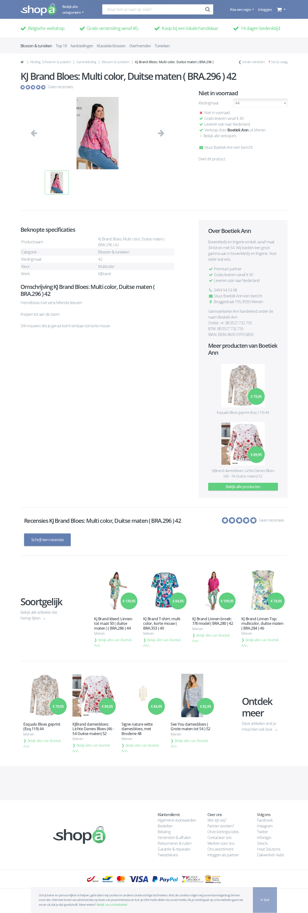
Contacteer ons (219, 837)
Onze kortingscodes (223, 831)
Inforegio (264, 837)
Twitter (262, 831)
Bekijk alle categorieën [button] (71, 9)
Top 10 (61, 45)
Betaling (164, 831)
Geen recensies (60, 86)
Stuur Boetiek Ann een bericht (228, 147)
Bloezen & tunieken (115, 62)
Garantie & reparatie (174, 849)
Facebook (265, 820)
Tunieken (162, 45)
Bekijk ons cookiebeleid (112, 904)
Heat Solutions (269, 849)
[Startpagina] (22, 62)
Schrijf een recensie (47, 539)
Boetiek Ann (238, 130)
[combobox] (260, 102)
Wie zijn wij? (217, 820)
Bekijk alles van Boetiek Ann (113, 642)
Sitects (262, 843)
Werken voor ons (220, 843)
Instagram (265, 826)
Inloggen (265, 9)
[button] (281, 9)
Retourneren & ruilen (174, 843)
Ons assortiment (220, 849)
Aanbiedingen (82, 45)
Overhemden (140, 45)
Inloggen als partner (223, 855)
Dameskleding (86, 62)
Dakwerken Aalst (270, 855)
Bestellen (165, 826)
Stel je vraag (279, 62)
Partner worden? (220, 826)
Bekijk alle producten (243, 486)
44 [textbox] (237, 103)
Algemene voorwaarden (177, 820)
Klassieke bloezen (111, 45)
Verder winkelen (253, 62)
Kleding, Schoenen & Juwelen (50, 62)
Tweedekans (168, 855)
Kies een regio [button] (240, 9)
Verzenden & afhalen (174, 837)
